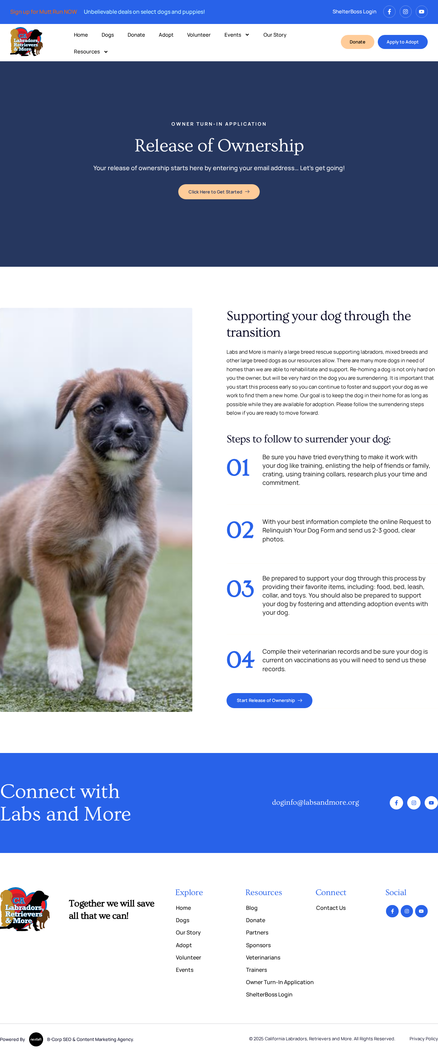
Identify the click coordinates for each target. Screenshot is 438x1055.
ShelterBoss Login (354, 11)
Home (81, 34)
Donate (136, 34)
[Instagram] (406, 11)
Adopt (166, 34)
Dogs (108, 34)
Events (232, 34)
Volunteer (199, 34)
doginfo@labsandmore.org (315, 802)
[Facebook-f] (389, 11)
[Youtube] (422, 11)
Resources (87, 51)
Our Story (274, 34)
